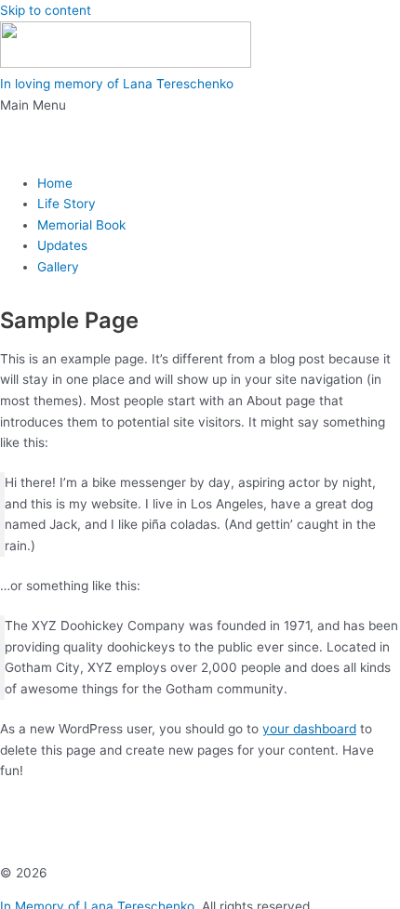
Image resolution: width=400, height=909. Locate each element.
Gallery (58, 266)
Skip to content (45, 10)
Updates (62, 245)
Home (55, 183)
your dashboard (309, 728)
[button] (200, 127)
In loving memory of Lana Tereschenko (116, 83)
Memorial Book (81, 224)
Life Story (66, 203)
